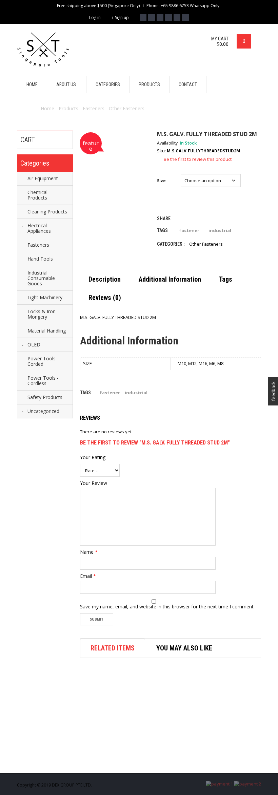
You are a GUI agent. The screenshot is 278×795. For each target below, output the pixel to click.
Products (68, 108)
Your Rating (92, 457)
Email (88, 576)
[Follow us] (151, 17)
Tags (225, 279)
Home (47, 108)
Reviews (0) (104, 298)
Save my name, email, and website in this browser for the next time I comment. (167, 607)
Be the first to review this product (198, 159)
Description (104, 279)
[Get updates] (177, 17)
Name (89, 552)
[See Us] (160, 17)
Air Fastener (138, 761)
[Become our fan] (143, 17)
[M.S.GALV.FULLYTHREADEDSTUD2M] (113, 164)
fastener (189, 230)
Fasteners (93, 108)
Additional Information (170, 279)
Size (161, 181)
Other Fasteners (126, 108)
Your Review (93, 483)
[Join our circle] (168, 17)
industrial (220, 230)
